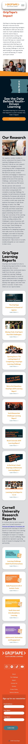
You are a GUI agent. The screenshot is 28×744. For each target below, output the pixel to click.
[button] (22, 5)
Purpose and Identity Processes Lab (13, 526)
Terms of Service (14, 692)
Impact (14, 680)
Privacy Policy (14, 689)
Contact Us (14, 683)
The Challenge (14, 677)
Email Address (8, 704)
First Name (7, 710)
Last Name (7, 717)
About (14, 674)
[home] (12, 5)
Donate (14, 686)
